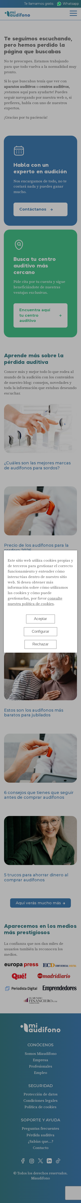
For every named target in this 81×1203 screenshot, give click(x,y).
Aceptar (40, 619)
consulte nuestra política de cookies (35, 601)
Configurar (40, 631)
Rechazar (40, 644)
